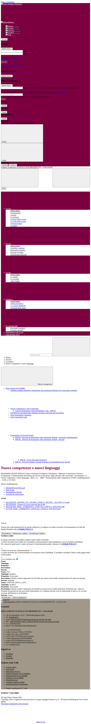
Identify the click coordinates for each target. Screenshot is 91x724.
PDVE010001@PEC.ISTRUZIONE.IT (34, 622)
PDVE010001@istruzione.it (31, 619)
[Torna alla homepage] (45, 167)
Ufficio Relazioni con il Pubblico (18, 674)
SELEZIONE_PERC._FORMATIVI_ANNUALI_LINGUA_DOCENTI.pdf (35, 507)
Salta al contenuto (7, 2)
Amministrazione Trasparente (17, 684)
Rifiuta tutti (20, 533)
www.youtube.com (8, 559)
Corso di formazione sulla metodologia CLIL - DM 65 (35, 411)
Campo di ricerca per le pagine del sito (15, 355)
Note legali (10, 669)
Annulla (4, 165)
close (4, 188)
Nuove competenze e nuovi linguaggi (24, 409)
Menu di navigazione (44, 384)
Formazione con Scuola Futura (22, 435)
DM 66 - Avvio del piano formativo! (33, 460)
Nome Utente (28, 51)
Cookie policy (11, 667)
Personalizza (6, 533)
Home (8, 357)
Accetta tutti (37, 533)
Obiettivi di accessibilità (14, 678)
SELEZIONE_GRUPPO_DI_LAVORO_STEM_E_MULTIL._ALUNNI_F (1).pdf (37, 502)
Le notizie (9, 362)
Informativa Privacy (13, 672)
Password (27, 54)
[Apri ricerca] (71, 177)
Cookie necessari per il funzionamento (15, 550)
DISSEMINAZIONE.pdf (15, 488)
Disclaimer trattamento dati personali (14, 704)
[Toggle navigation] (19, 177)
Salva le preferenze (19, 598)
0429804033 (13, 617)
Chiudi (4, 106)
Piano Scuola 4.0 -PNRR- (15, 388)
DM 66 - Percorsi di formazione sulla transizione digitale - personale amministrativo (46, 437)
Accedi (4, 39)
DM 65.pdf (10, 490)
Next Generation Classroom (20, 415)
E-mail (25, 88)
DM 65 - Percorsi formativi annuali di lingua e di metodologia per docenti (42, 462)
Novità (8, 359)
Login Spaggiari (62, 92)
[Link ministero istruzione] (11, 4)
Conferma (12, 165)
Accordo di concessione (15, 494)
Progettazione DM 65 (14, 492)
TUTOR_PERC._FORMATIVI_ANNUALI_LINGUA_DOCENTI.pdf (33, 509)
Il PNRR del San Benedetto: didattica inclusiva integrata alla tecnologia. (37, 413)
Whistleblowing (12, 680)
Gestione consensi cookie (15, 682)
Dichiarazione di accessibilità (16, 676)
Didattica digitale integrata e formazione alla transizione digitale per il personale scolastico (43, 390)
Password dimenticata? (9, 58)
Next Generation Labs (18, 417)
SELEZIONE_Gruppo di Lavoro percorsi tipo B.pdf (25, 504)
